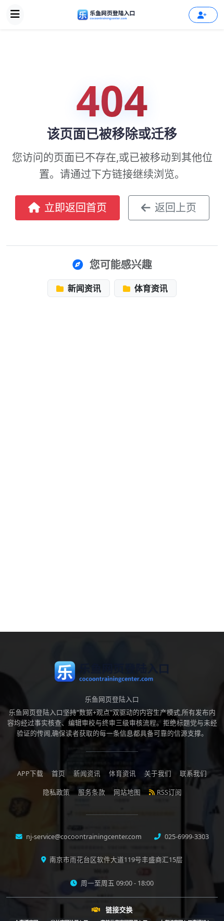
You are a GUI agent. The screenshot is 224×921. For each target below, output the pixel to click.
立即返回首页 (75, 207)
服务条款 (91, 792)
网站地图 (127, 792)
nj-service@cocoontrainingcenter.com (83, 836)
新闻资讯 (83, 288)
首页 (58, 773)
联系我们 (193, 773)
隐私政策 (56, 792)
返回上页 (175, 207)
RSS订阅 (169, 792)
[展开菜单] (15, 14)
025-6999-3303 (186, 836)
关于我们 (157, 773)
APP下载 (30, 773)
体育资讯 (150, 288)
